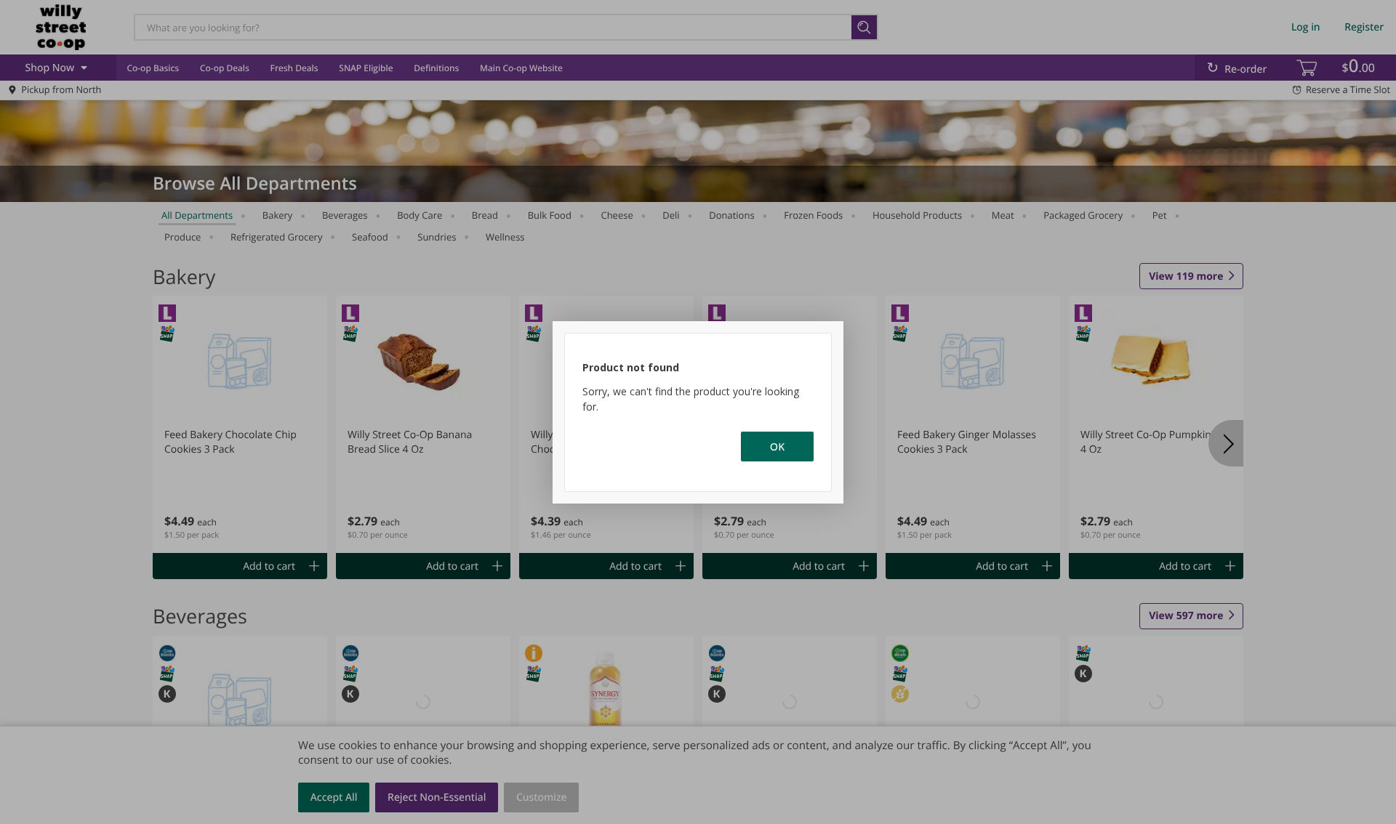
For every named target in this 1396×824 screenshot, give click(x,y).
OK (777, 446)
